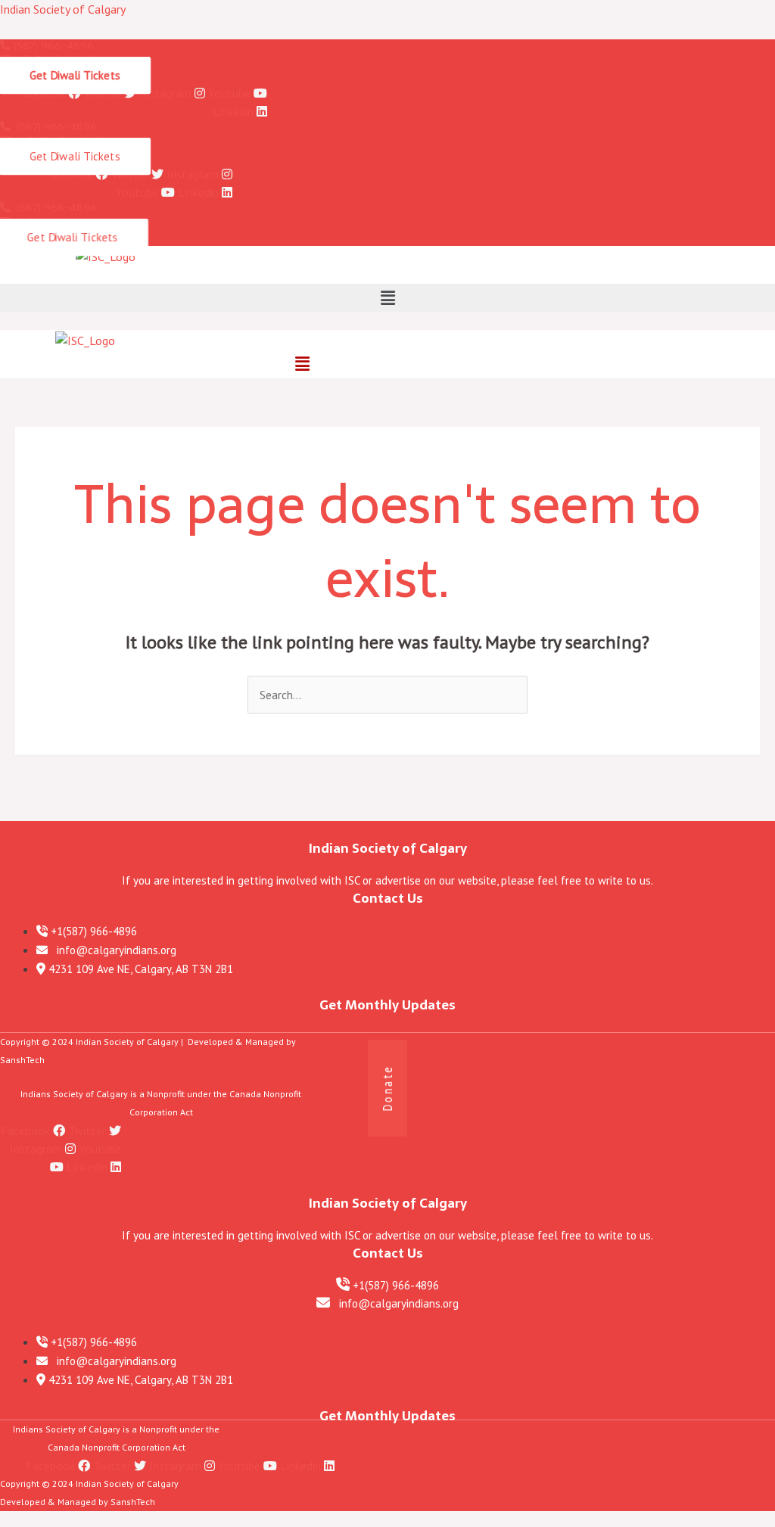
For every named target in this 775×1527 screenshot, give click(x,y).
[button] (387, 298)
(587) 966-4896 (52, 45)
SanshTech (22, 1059)
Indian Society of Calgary (63, 9)
